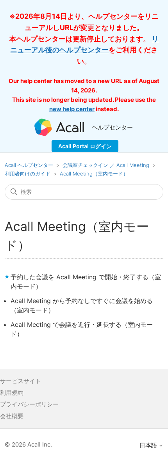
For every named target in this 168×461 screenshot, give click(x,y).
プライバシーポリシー (29, 404)
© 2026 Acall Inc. (28, 444)
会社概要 (11, 416)
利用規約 (11, 392)
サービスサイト (20, 381)
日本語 (149, 445)
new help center (72, 109)
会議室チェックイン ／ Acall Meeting (106, 165)
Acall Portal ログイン (85, 146)
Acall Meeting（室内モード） (94, 173)
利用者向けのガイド (27, 173)
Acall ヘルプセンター (30, 165)
